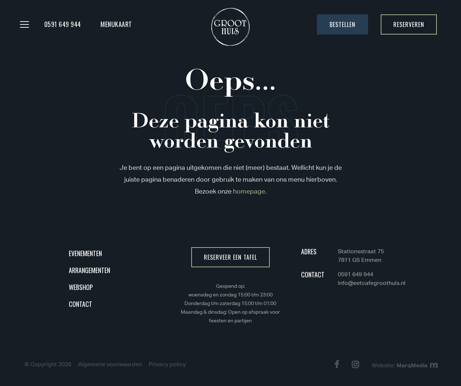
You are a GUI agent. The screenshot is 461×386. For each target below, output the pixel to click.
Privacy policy (167, 364)
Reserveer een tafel (230, 257)
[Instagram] (356, 364)
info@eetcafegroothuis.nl (372, 283)
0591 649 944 (62, 24)
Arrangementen (89, 270)
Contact (80, 304)
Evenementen (85, 253)
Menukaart (116, 24)
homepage (249, 191)
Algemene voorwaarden (110, 364)
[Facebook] (338, 364)
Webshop (81, 287)
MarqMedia (413, 365)
